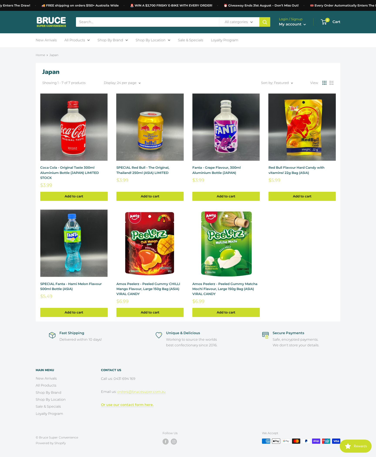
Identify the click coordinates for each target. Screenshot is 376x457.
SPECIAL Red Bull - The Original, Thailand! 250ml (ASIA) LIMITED (142, 170)
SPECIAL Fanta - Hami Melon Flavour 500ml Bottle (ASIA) (71, 286)
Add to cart (74, 196)
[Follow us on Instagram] (174, 442)
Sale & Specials (190, 40)
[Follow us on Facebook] (166, 442)
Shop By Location (151, 40)
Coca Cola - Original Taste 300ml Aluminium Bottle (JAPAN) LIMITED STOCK (69, 172)
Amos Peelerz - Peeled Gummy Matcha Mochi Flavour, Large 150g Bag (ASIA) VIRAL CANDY (224, 289)
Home (40, 55)
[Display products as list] (332, 83)
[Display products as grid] (324, 83)
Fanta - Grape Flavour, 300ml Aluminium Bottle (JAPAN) (216, 170)
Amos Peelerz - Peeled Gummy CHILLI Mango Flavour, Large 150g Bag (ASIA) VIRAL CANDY (148, 289)
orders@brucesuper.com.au (141, 392)
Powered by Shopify (51, 443)
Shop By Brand (110, 40)
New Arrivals (46, 40)
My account (290, 24)
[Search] (264, 22)
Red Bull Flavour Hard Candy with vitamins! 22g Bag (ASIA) (296, 170)
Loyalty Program (224, 40)
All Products (74, 40)
